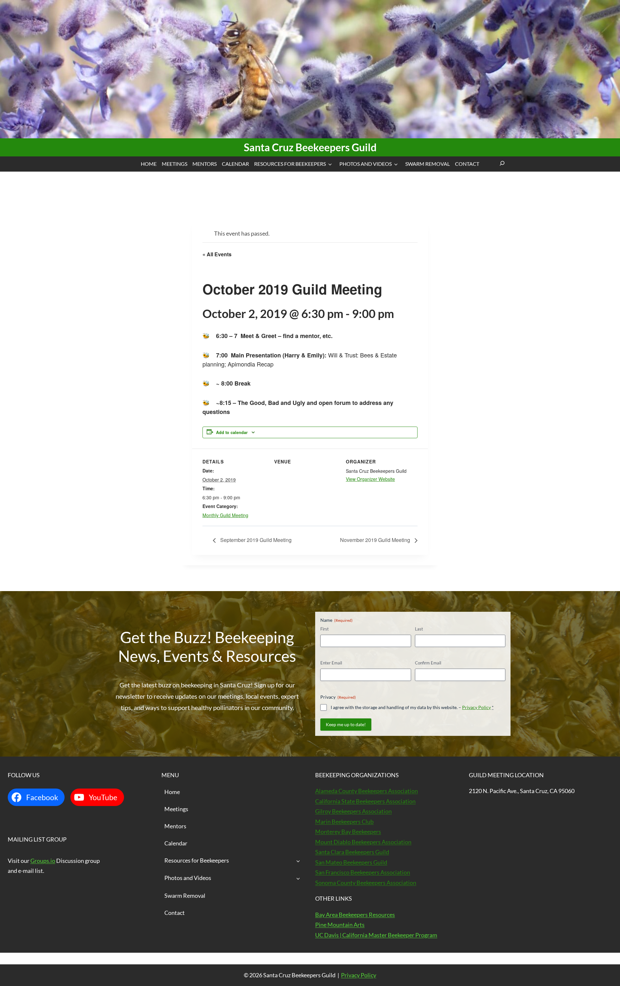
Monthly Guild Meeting (225, 515)
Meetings (174, 164)
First (324, 628)
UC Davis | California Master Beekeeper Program (376, 934)
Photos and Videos (365, 164)
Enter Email (331, 662)
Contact (467, 164)
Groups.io (42, 860)
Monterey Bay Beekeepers (348, 831)
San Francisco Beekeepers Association (362, 872)
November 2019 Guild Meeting (375, 540)
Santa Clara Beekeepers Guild (352, 851)
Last (419, 628)
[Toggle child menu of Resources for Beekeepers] (298, 860)
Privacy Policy (476, 707)
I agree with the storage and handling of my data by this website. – (412, 707)
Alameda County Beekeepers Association (366, 790)
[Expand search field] (502, 164)
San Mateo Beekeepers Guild (351, 862)
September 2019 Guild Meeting (255, 540)
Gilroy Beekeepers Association (353, 811)
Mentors (204, 164)
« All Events (217, 254)
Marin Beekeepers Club (344, 821)
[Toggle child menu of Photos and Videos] (298, 878)
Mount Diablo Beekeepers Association (363, 841)
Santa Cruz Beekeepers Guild (310, 147)
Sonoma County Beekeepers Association (365, 882)
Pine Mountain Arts (340, 924)
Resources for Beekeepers (290, 164)
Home (149, 164)
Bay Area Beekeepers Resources (355, 914)
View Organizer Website (370, 479)
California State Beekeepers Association (365, 801)
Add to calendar (232, 432)
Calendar (235, 164)
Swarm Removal (427, 164)
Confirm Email (428, 662)
